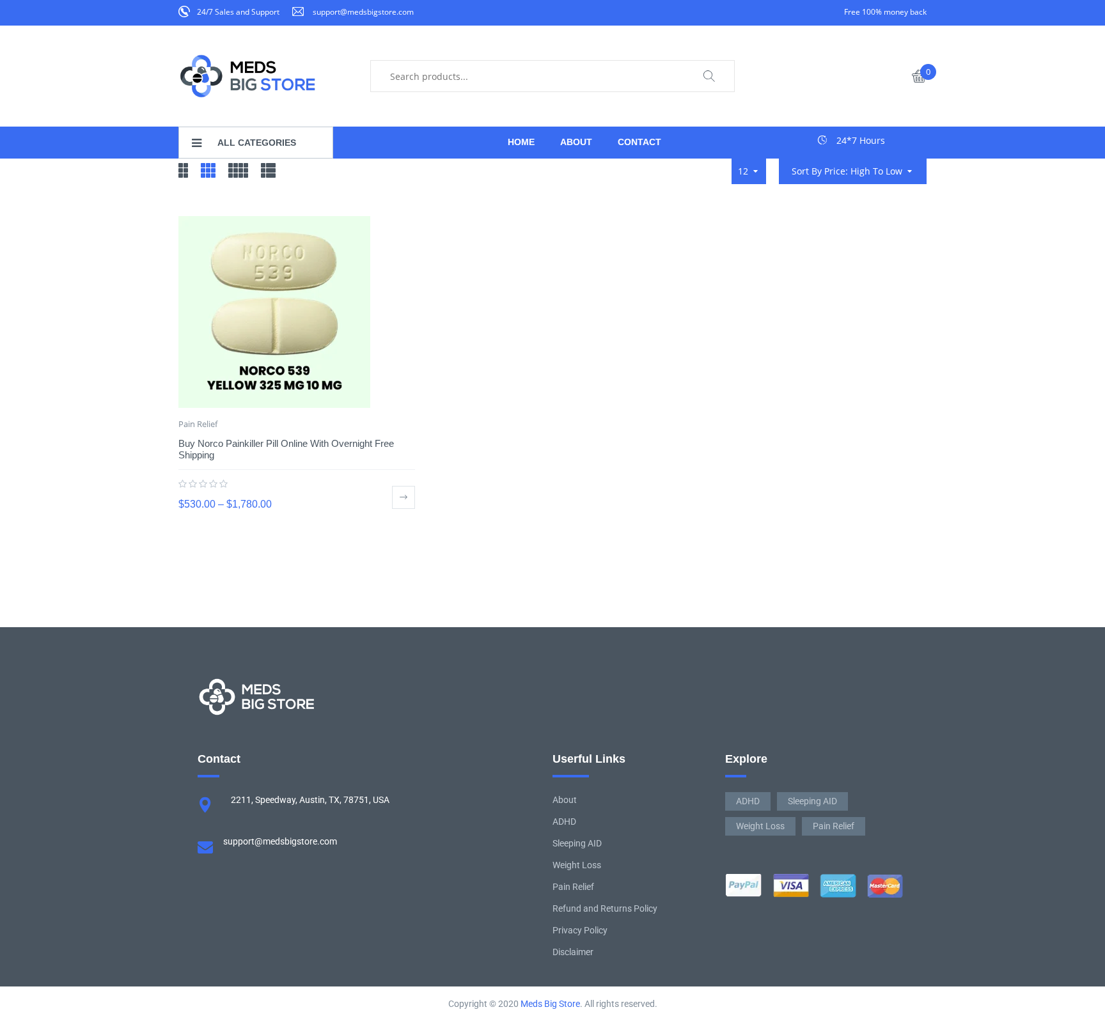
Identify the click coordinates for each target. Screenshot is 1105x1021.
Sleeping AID (577, 843)
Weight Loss (576, 865)
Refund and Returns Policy (604, 908)
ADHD (564, 821)
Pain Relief (197, 424)
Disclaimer (572, 952)
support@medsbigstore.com (363, 11)
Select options (403, 497)
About (564, 800)
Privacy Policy (579, 930)
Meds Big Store (550, 1004)
